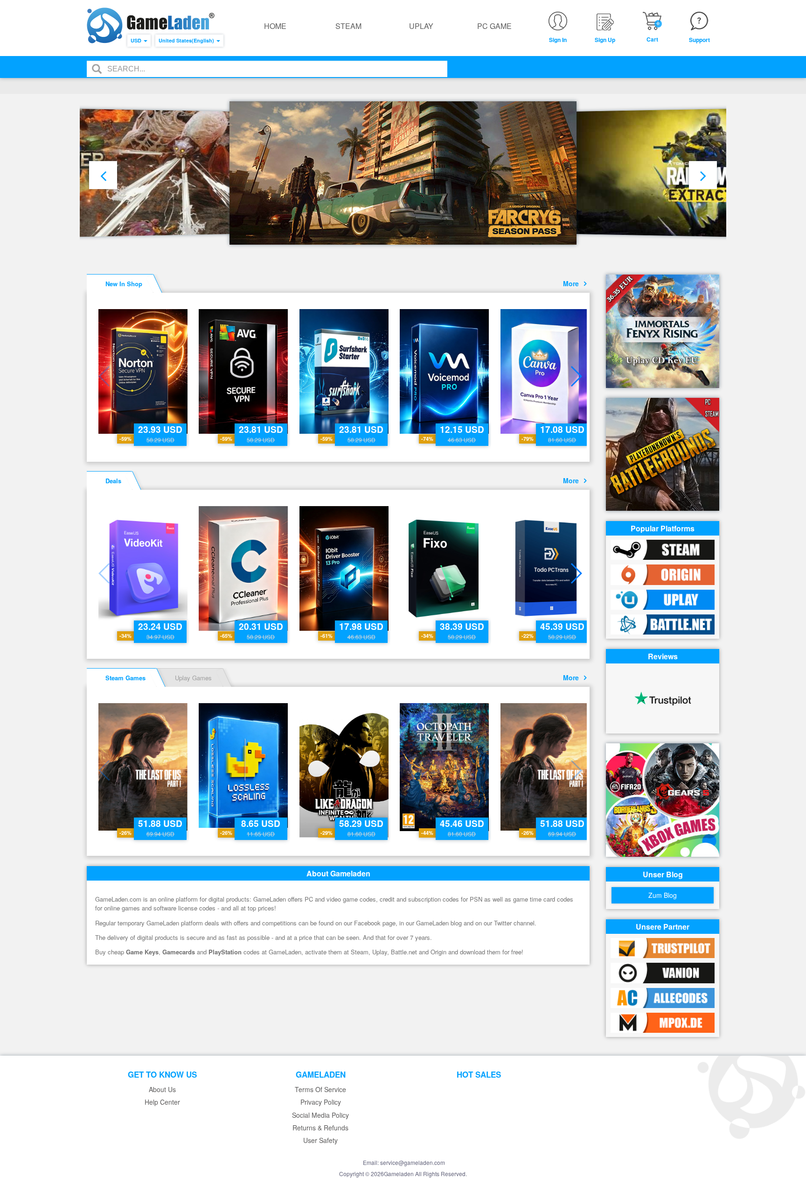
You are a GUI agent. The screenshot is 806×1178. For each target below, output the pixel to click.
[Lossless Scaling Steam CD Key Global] (244, 765)
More (573, 283)
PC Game (494, 26)
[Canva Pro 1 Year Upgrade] (545, 371)
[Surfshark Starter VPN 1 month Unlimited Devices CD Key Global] (344, 371)
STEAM (348, 26)
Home (275, 26)
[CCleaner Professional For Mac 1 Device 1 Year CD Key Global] (244, 568)
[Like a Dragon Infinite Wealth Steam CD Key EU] (344, 770)
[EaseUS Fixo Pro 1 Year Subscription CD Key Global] (445, 568)
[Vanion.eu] (662, 971)
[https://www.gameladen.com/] (151, 25)
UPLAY (421, 26)
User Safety (320, 1140)
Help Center (162, 1102)
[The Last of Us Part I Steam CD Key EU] (143, 767)
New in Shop (123, 283)
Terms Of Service (320, 1089)
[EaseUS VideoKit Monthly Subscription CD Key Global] (143, 568)
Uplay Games (193, 677)
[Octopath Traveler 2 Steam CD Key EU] (445, 767)
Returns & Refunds (320, 1127)
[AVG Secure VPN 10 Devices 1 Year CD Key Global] (244, 371)
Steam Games (125, 677)
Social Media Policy (320, 1115)
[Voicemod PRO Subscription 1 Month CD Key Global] (445, 371)
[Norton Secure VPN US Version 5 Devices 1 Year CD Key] (143, 371)
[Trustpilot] (662, 947)
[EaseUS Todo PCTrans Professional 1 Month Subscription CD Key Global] (545, 568)
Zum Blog (662, 895)
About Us (162, 1089)
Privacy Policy (320, 1102)
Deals (113, 480)
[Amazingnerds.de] (662, 1021)
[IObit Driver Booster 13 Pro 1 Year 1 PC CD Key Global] (344, 568)
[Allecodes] (662, 997)
